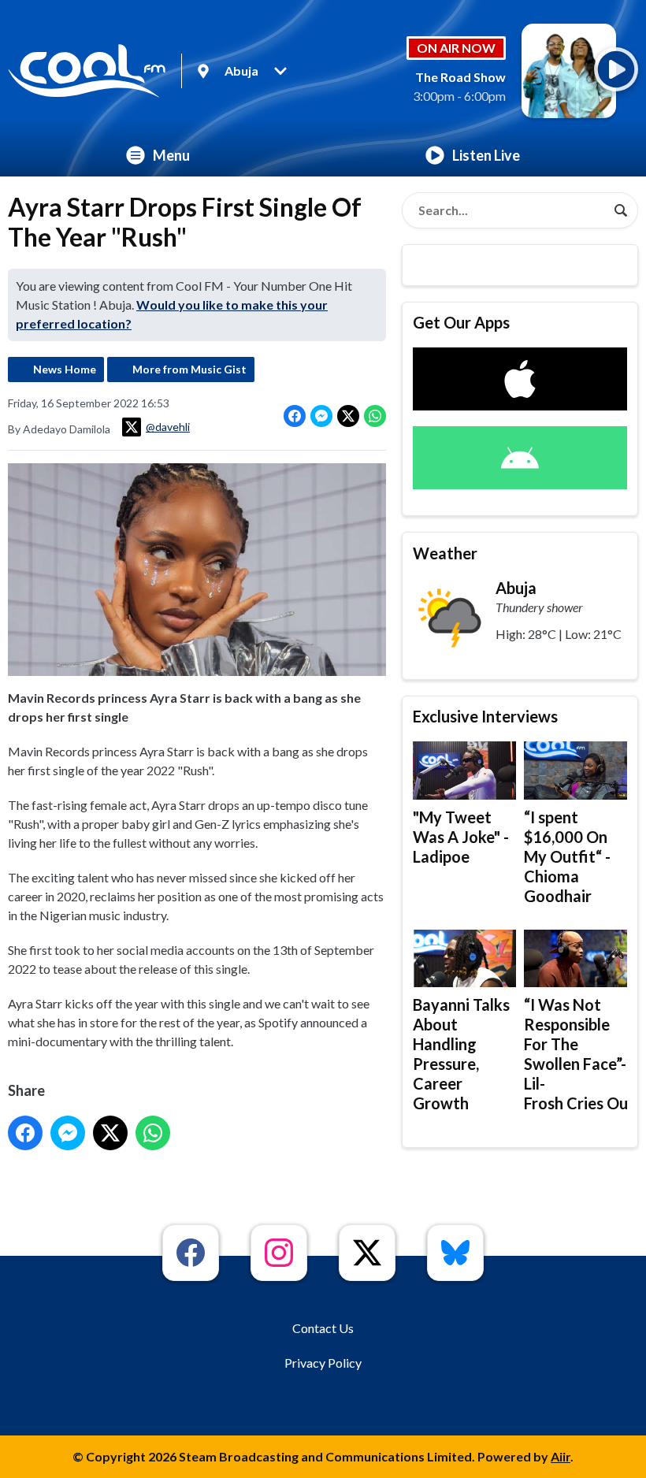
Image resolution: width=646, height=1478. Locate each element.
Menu (171, 155)
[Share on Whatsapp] (375, 416)
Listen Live (486, 155)
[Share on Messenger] (321, 416)
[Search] (620, 210)
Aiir (560, 1456)
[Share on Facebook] (295, 416)
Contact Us (323, 1327)
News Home (64, 369)
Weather (445, 553)
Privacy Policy (323, 1362)
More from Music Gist (189, 369)
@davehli (168, 426)
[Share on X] (348, 416)
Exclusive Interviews (485, 716)
